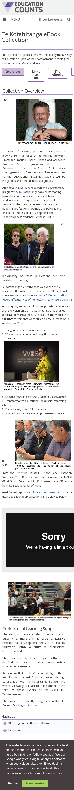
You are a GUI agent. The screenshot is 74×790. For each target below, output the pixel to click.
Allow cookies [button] (35, 783)
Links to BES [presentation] (36, 74)
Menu (18, 19)
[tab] (13, 74)
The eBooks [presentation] (57, 73)
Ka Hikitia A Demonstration (43, 492)
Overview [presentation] (13, 71)
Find (68, 19)
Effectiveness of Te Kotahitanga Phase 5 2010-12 (41, 299)
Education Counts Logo (22, 7)
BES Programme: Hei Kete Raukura (29, 723)
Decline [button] (13, 783)
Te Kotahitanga (28, 192)
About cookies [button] (52, 773)
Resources (14, 730)
